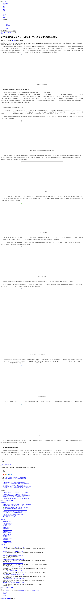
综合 (4, 11)
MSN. (25, 590)
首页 (5, 3)
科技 (4, 7)
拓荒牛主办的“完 (7, 534)
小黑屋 (4, 595)
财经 (4, 5)
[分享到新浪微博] (3, 474)
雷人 (6, 464)
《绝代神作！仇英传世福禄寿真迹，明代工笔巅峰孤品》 (16, 487)
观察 (4, 10)
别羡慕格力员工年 (7, 539)
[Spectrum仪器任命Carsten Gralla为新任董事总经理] (15, 510)
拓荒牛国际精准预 (7, 523)
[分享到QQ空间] (5, 474)
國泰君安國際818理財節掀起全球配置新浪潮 (13, 574)
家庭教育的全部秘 (7, 538)
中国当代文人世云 (7, 521)
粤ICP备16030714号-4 (36, 590)
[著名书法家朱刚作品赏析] (9, 515)
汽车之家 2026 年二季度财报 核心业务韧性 (13, 563)
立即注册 (8, 25)
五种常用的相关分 (7, 528)
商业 (4, 6)
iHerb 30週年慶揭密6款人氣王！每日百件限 (13, 555)
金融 (4, 17)
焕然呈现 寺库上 (7, 524)
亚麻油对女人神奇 (7, 530)
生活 (4, 9)
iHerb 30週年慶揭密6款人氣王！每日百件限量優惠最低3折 (16, 495)
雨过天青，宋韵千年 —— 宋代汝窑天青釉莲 (13, 551)
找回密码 (8, 28)
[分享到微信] (9, 474)
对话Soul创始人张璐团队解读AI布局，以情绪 (13, 567)
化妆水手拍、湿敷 (7, 531)
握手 (4, 464)
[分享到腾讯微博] (6, 474)
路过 (8, 464)
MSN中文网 (3, 32)
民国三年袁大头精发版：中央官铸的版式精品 (13, 496)
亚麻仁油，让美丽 (7, 535)
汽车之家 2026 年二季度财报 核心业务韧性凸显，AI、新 (16, 498)
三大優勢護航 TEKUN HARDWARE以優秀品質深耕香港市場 (17, 486)
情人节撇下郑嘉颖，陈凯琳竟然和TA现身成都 (13, 514)
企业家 (4, 14)
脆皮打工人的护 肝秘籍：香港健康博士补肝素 (15, 478)
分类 (2, 33)
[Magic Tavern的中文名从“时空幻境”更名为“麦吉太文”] (16, 507)
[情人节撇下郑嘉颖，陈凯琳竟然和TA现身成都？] (15, 512)
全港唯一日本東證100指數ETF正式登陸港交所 (15, 477)
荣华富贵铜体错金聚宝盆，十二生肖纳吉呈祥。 (14, 485)
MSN (7, 590)
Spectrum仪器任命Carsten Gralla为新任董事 (13, 511)
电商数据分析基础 (7, 542)
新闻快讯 (3, 544)
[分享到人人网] (8, 474)
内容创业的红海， (7, 527)
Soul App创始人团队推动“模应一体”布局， (13, 570)
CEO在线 (14, 40)
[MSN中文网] (4, 1)
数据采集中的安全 (7, 525)
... (5, 502)
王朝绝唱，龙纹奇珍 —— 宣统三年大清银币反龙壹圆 (15, 492)
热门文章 (3, 502)
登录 (7, 24)
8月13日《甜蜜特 (7, 532)
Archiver (5, 592)
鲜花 (2, 464)
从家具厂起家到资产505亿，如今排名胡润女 (13, 505)
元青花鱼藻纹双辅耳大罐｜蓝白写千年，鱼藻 (13, 578)
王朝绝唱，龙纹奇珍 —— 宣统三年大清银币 (13, 547)
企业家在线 (21, 590)
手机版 (4, 593)
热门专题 (3, 519)
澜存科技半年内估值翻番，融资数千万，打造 (13, 582)
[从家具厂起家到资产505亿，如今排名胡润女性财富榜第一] (17, 504)
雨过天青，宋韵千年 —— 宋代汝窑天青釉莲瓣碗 (14, 494)
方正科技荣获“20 (7, 541)
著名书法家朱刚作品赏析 (9, 516)
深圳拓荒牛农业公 (7, 536)
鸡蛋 (10, 464)
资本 (4, 15)
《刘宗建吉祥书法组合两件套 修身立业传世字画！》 (15, 482)
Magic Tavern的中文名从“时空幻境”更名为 (12, 508)
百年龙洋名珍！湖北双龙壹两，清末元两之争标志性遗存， (16, 483)
